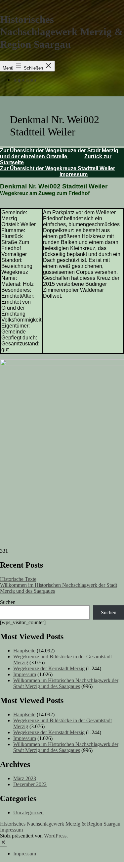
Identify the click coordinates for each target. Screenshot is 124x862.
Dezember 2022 (30, 784)
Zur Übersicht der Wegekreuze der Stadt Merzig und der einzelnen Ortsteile (59, 153)
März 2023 (24, 778)
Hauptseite (24, 650)
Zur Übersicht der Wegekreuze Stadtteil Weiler (57, 168)
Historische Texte (18, 579)
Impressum (24, 79)
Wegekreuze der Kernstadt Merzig (49, 668)
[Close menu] (3, 841)
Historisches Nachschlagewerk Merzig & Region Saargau (61, 32)
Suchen (8, 602)
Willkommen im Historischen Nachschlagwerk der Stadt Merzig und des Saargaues (65, 683)
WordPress (55, 835)
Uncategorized (28, 812)
